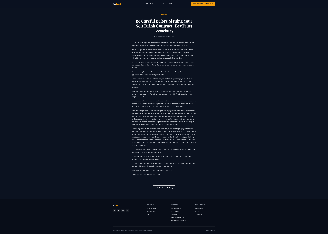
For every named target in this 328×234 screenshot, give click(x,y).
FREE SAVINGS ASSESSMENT (203, 4)
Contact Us (198, 214)
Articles (197, 211)
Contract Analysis (176, 208)
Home (142, 4)
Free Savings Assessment (178, 220)
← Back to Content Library (164, 188)
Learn (158, 4)
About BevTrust (151, 208)
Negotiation (174, 214)
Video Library (199, 208)
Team (164, 4)
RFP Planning (175, 211)
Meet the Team (151, 211)
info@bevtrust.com (210, 230)
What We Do (150, 4)
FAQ (170, 4)
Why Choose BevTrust (177, 217)
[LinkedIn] (114, 210)
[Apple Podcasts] (123, 210)
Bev (117, 4)
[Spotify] (127, 210)
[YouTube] (118, 210)
